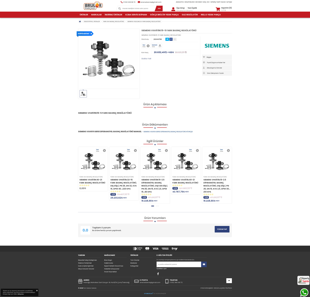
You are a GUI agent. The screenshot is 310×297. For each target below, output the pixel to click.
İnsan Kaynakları (110, 272)
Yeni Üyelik (192, 8)
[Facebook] (158, 274)
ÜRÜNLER (84, 14)
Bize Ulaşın (108, 260)
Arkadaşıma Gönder (214, 68)
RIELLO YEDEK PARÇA (211, 14)
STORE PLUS (148, 293)
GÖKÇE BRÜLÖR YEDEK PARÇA (164, 14)
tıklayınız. (21, 294)
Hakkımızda (108, 263)
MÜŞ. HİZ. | (206, 2)
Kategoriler (134, 266)
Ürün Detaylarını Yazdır (215, 73)
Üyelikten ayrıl (162, 269)
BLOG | (223, 2)
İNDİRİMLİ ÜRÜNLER (113, 14)
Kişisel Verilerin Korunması (113, 266)
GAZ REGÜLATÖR (190, 14)
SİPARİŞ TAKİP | (216, 2)
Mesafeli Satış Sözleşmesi (87, 260)
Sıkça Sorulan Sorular (86, 269)
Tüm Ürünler (134, 260)
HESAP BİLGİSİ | (190, 2)
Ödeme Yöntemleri (85, 263)
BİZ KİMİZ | (199, 2)
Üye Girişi (180, 8)
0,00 (223, 10)
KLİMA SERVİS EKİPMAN (136, 14)
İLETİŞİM (229, 2)
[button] (152, 206)
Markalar (133, 263)
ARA (159, 8)
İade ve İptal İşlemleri (85, 266)
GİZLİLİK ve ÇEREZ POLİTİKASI (223, 288)
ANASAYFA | (180, 2)
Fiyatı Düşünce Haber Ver (216, 63)
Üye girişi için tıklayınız (184, 10)
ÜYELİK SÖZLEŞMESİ (206, 288)
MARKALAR (96, 14)
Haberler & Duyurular (111, 269)
